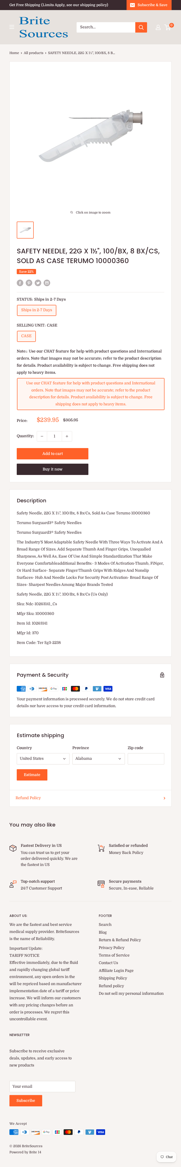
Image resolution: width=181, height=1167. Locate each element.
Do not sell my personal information (131, 993)
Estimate (32, 775)
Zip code (135, 748)
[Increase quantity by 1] (67, 436)
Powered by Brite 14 (25, 1152)
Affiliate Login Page (116, 971)
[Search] (141, 27)
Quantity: (25, 436)
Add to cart (52, 454)
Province (80, 748)
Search (105, 925)
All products (33, 53)
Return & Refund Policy (120, 940)
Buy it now (52, 469)
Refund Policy (28, 798)
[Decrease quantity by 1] (42, 436)
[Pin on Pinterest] (29, 282)
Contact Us (108, 963)
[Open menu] (11, 27)
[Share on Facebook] (20, 282)
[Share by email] (47, 282)
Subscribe (25, 1101)
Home (14, 53)
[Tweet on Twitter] (38, 282)
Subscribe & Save (152, 5)
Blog (103, 932)
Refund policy (111, 986)
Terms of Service (114, 955)
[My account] (158, 27)
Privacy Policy (111, 948)
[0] (168, 27)
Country (24, 748)
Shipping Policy (113, 978)
